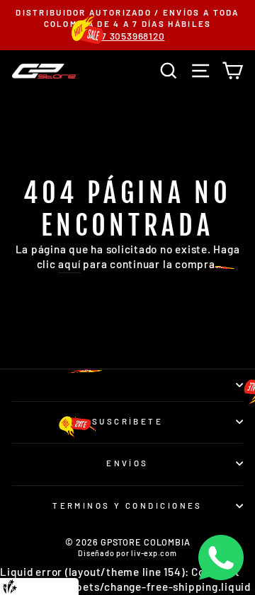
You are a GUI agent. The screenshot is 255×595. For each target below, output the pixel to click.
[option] (127, 25)
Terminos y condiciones (127, 505)
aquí (69, 264)
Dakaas (63, 586)
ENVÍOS (127, 463)
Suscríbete (127, 421)
